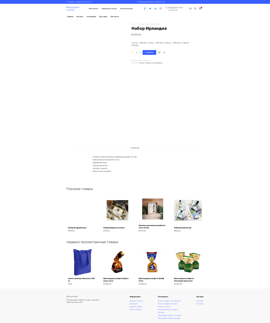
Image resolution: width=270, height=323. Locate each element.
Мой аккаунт (93, 8)
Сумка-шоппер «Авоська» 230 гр (81, 279)
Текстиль (161, 312)
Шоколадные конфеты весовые (169, 318)
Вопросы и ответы (136, 301)
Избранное (134, 304)
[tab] (135, 147)
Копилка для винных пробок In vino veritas (152, 226)
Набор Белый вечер (182, 228)
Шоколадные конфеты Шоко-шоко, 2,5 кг (116, 279)
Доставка (103, 17)
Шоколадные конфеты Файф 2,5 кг (151, 279)
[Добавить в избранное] (159, 52)
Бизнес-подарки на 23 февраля (149, 24)
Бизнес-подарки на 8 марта (168, 304)
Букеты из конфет (164, 307)
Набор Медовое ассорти (114, 228)
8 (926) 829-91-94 (175, 9)
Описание (135, 148)
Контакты (115, 17)
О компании (91, 17)
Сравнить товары (136, 307)
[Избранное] (195, 9)
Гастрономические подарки (168, 310)
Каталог (80, 17)
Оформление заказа (109, 8)
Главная (70, 17)
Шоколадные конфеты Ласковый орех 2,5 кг (184, 279)
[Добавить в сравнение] (164, 52)
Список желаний (126, 8)
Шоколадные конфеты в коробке (169, 315)
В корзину (149, 52)
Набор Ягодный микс (77, 228)
